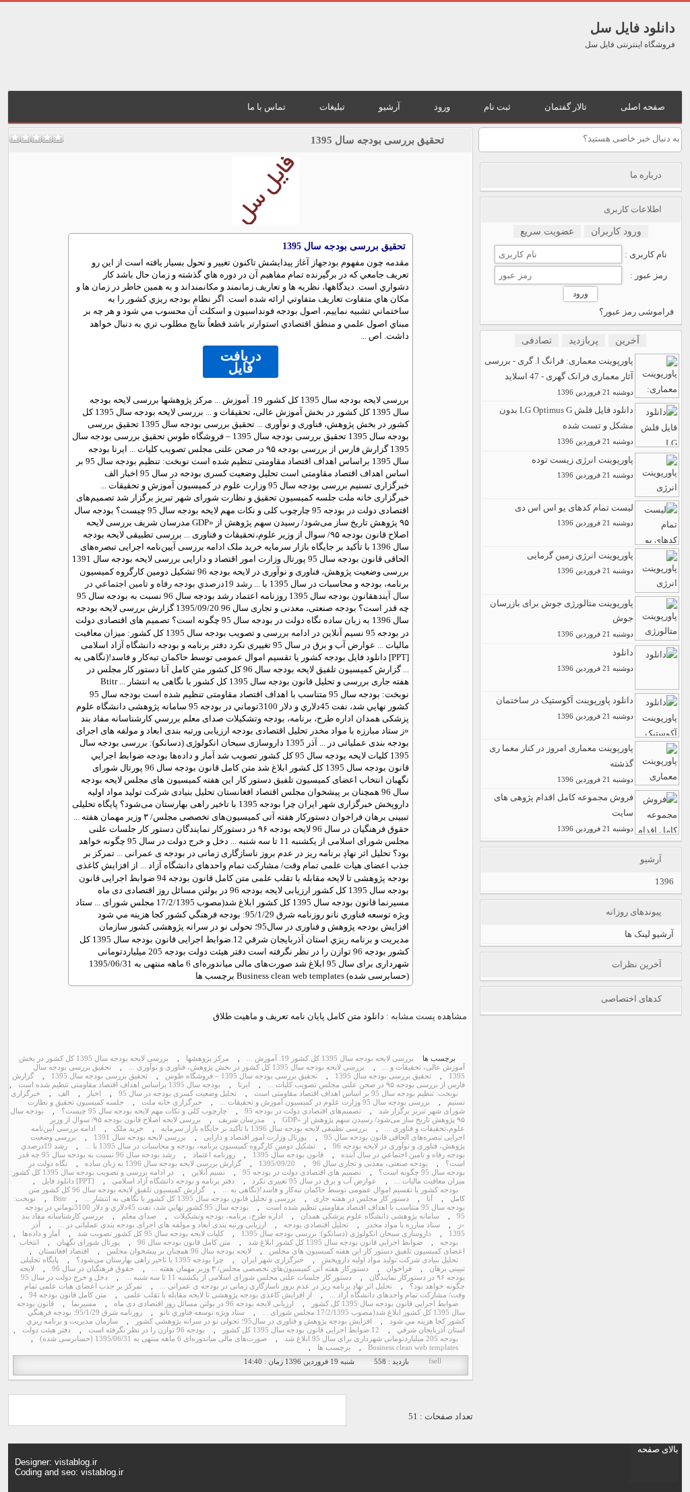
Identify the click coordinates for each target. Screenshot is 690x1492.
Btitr (60, 1198)
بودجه (328, 262)
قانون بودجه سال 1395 (288, 1155)
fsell (435, 1361)
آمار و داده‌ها (41, 1233)
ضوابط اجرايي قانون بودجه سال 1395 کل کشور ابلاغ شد (335, 1242)
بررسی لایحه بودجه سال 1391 (140, 1137)
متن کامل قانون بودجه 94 (67, 1295)
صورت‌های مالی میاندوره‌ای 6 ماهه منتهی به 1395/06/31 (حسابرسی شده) (153, 1338)
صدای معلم (138, 1216)
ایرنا (244, 1085)
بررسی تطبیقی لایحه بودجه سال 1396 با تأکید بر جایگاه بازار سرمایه (264, 1128)
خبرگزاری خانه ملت (172, 1102)
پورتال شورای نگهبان (88, 1242)
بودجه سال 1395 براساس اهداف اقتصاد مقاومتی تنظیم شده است (119, 1085)
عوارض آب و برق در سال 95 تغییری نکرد (314, 1181)
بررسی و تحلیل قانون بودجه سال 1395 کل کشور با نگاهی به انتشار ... (190, 1198)
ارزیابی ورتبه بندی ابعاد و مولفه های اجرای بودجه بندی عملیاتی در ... (162, 1225)
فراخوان (399, 1268)
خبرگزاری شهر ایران (272, 1260)
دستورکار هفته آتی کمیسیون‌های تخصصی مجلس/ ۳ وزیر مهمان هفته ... (260, 1268)
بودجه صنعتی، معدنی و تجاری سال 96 (370, 1163)
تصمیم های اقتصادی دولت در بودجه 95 (302, 1172)
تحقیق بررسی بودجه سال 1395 (377, 140)
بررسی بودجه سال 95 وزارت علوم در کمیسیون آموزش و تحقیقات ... (325, 1102)
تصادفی (537, 340)
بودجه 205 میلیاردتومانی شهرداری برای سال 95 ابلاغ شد (371, 1338)
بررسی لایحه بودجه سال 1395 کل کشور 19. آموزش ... (330, 1058)
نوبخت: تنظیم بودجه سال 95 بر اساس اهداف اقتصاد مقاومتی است (356, 1093)
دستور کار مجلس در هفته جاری (361, 1198)
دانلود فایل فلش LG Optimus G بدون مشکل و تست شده (566, 425)
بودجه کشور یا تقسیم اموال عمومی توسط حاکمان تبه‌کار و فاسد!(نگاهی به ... (340, 1190)
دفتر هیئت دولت (46, 1330)
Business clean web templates (413, 1347)
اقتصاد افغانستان (63, 1251)
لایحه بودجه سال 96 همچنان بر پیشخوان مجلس (178, 1251)
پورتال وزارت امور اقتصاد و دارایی (255, 1137)
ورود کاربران (616, 231)
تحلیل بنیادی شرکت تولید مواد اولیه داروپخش (389, 1260)
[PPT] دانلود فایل (68, 1181)
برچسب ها (333, 1347)
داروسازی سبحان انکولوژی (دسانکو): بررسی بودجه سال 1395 (336, 1233)
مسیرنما (83, 1303)
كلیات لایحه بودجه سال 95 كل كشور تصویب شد (150, 1233)
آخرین (627, 340)
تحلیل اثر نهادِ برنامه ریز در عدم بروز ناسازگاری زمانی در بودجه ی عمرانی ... (276, 1286)
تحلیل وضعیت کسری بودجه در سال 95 (178, 1093)
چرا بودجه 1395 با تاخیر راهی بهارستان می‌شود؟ (150, 1260)
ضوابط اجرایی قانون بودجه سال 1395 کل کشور (384, 1303)
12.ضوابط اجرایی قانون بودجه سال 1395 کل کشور (300, 1330)
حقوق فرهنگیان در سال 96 (93, 1268)
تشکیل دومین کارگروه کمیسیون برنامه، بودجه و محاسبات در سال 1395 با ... (200, 1146)
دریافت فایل (240, 361)
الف (63, 1093)
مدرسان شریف (241, 1120)
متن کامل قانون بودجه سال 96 (183, 1242)
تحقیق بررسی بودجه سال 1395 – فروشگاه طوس (241, 1076)
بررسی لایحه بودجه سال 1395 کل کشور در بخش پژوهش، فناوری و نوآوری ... (247, 1067)
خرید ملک (128, 1128)
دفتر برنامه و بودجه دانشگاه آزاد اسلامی (173, 1181)
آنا (430, 1198)
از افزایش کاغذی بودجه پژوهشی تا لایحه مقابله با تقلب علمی (218, 1295)
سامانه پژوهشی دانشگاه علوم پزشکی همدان (370, 1216)
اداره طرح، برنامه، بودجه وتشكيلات (228, 1216)
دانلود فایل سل (632, 27)
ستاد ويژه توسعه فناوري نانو (202, 1312)
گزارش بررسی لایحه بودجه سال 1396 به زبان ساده (163, 1163)
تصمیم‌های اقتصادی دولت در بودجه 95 (303, 1111)
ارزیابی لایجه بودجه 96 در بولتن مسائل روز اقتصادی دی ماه (204, 1303)
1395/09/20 (277, 1163)
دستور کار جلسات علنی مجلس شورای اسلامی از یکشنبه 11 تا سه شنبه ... (238, 1277)
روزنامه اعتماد (214, 1155)
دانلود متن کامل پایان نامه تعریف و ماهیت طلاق (298, 1016)
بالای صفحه (658, 1449)
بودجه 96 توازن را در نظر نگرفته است (146, 1330)
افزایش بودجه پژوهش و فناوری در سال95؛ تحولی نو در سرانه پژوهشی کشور (253, 1321)
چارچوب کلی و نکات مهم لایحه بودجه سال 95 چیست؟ (144, 1111)
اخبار (94, 1093)
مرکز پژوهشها (207, 1058)
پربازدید (583, 340)
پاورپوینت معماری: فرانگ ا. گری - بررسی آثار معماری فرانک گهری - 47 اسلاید (558, 376)
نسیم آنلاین (208, 1172)
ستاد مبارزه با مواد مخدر (403, 1225)
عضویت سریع (547, 231)
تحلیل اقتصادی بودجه (316, 1225)
